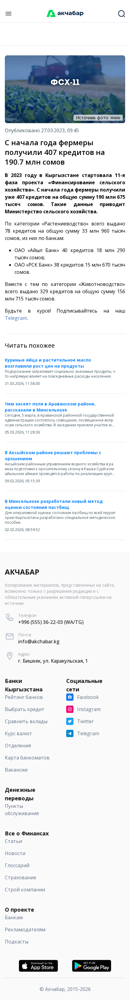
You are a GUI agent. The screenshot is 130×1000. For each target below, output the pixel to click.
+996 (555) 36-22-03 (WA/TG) (50, 622)
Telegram (16, 318)
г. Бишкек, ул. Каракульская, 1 (53, 660)
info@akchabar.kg (39, 641)
